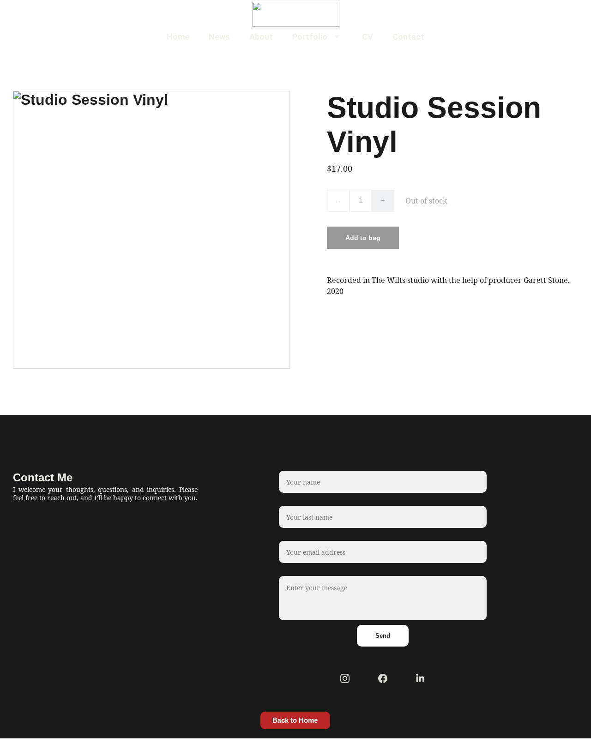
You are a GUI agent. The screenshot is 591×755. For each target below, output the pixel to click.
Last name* (299, 500)
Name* (291, 465)
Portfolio (309, 37)
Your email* (300, 535)
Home (178, 37)
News (219, 37)
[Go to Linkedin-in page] (420, 678)
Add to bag (362, 237)
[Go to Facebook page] (382, 678)
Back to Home (295, 720)
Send (382, 635)
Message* (296, 570)
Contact (408, 37)
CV (367, 37)
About (261, 37)
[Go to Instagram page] (345, 678)
